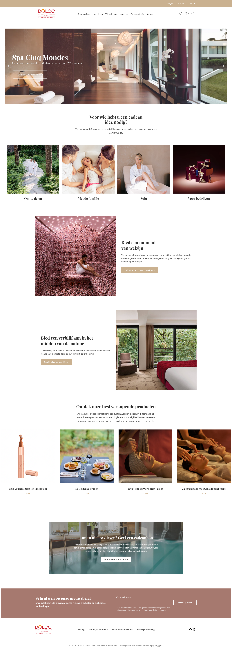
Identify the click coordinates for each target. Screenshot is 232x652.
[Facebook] (190, 629)
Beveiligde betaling (146, 629)
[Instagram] (194, 629)
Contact (182, 3)
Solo (143, 198)
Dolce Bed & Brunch (86, 488)
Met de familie (88, 198)
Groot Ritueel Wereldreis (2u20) (145, 488)
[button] (8, 66)
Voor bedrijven (199, 198)
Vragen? (170, 3)
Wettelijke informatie (98, 629)
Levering (80, 629)
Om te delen (33, 198)
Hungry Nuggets (154, 645)
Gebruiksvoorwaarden (122, 629)
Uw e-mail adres (123, 597)
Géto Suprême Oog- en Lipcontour (28, 488)
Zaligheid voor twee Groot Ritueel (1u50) (204, 488)
